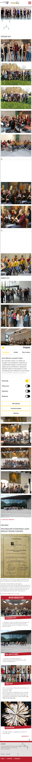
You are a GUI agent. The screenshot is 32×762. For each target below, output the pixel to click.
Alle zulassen (16, 403)
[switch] (27, 386)
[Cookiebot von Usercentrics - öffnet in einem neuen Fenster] (23, 348)
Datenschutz (17, 758)
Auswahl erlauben (16, 408)
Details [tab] (16, 352)
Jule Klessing (7, 749)
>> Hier (4, 658)
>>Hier (4, 622)
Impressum (9, 758)
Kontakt (3, 758)
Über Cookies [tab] (26, 352)
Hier (27, 696)
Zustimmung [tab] (5, 352)
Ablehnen (16, 413)
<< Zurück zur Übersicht (7, 519)
